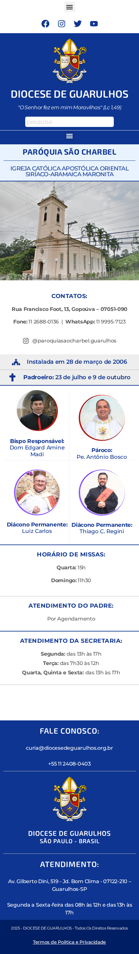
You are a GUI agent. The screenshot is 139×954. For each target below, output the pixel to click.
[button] (69, 7)
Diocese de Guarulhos (70, 93)
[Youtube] (94, 23)
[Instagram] (61, 23)
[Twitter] (78, 23)
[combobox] (69, 122)
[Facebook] (45, 23)
